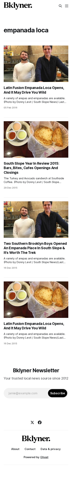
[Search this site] (60, 6)
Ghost (44, 457)
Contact (30, 449)
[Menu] (67, 6)
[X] (32, 422)
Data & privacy (51, 449)
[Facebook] (40, 422)
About (15, 449)
